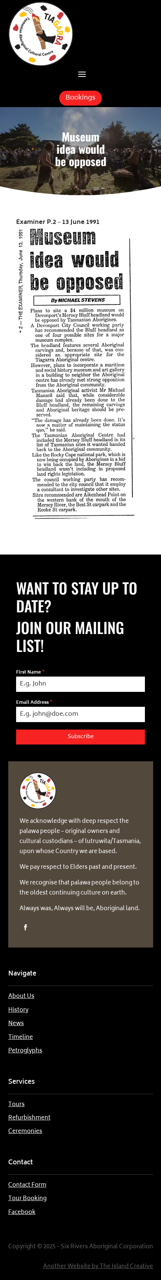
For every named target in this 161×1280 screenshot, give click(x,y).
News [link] (16, 1024)
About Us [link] (21, 997)
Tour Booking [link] (27, 1199)
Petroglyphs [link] (25, 1051)
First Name (30, 673)
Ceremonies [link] (25, 1132)
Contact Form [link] (27, 1185)
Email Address (34, 703)
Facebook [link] (22, 1213)
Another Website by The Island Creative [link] (98, 1267)
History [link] (18, 1010)
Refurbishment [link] (29, 1118)
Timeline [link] (20, 1038)
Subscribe (81, 737)
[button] (82, 73)
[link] (40, 65)
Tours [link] (16, 1105)
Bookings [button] (80, 98)
